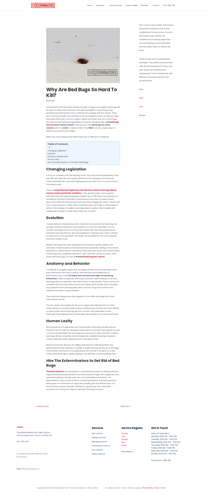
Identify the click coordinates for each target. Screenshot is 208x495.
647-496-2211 (169, 5)
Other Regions (127, 451)
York (123, 436)
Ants (141, 106)
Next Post (126, 406)
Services (100, 5)
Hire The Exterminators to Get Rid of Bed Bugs (68, 162)
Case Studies (131, 5)
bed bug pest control (94, 256)
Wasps (142, 115)
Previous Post (41, 406)
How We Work (116, 5)
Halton (124, 445)
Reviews (144, 5)
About (19, 469)
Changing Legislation (57, 150)
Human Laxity (53, 159)
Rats (141, 89)
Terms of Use (160, 488)
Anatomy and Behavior (58, 156)
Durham (124, 439)
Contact (156, 5)
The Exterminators (55, 371)
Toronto (124, 433)
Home (90, 5)
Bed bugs (50, 100)
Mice (141, 98)
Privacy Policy (147, 488)
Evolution (51, 153)
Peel (123, 442)
